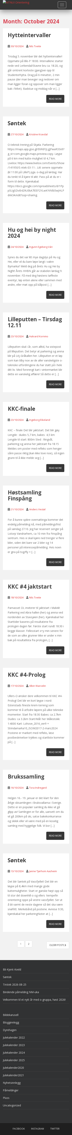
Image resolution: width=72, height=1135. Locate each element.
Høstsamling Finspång (24, 495)
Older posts (57, 945)
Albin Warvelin (37, 686)
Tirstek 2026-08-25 (14, 984)
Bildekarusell (10, 1015)
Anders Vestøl (37, 509)
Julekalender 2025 (14, 1060)
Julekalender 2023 (14, 1045)
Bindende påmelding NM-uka (21, 992)
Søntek (17, 123)
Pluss (6, 1098)
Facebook (19, 1128)
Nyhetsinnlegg (12, 1083)
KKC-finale (21, 408)
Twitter (55, 1128)
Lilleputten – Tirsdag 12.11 (35, 322)
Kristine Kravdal (38, 134)
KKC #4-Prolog (27, 674)
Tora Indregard (38, 787)
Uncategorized (12, 1105)
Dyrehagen (10, 1030)
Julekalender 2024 (14, 1052)
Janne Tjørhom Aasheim (43, 871)
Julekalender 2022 (14, 1037)
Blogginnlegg (11, 1022)
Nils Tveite (35, 46)
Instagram (37, 1128)
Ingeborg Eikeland (39, 420)
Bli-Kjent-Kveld (12, 969)
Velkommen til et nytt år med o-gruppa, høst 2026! (34, 999)
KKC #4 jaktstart (30, 586)
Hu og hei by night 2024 (32, 232)
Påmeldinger (10, 1090)
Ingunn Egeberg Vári (41, 247)
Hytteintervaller (29, 35)
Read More (55, 99)
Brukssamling (26, 776)
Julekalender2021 (13, 1075)
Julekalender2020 (13, 1067)
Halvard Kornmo (38, 336)
